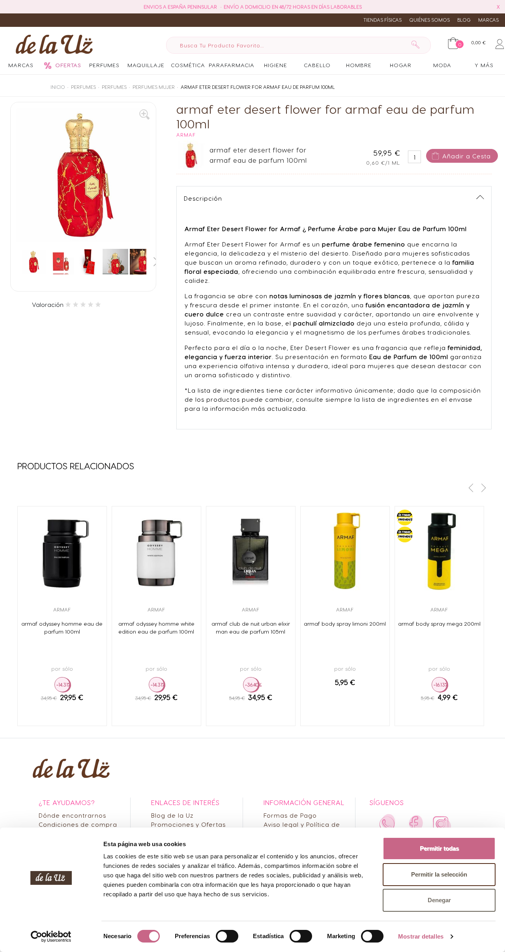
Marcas (488, 20)
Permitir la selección (439, 874)
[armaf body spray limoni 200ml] (345, 550)
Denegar (439, 900)
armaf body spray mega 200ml (439, 623)
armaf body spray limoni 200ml (345, 623)
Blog (464, 20)
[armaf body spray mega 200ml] (439, 550)
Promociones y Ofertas (188, 824)
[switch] (227, 936)
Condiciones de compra (78, 824)
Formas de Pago (290, 815)
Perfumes (83, 87)
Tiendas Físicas (382, 20)
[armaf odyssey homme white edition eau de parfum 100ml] (156, 550)
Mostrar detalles (420, 936)
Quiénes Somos (429, 20)
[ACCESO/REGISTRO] (499, 42)
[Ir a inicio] (52, 44)
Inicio (57, 87)
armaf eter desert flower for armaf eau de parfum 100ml (258, 87)
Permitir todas (439, 848)
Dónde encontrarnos (72, 815)
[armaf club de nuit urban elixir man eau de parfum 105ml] (250, 550)
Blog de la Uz (172, 815)
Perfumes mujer (154, 87)
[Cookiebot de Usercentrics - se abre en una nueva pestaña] (51, 937)
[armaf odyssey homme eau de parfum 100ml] (62, 550)
